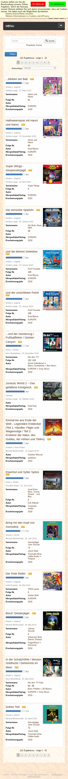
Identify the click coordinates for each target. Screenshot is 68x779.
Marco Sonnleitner (36, 365)
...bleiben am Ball (17, 79)
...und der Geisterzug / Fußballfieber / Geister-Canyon (20, 337)
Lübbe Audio (33, 556)
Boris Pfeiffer (34, 689)
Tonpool (31, 558)
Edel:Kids (32, 406)
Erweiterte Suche (34, 45)
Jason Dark (33, 551)
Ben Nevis (51, 365)
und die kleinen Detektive (21, 251)
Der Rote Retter (16, 573)
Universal (32, 645)
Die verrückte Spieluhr (20, 210)
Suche (51, 41)
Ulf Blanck (47, 689)
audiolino (32, 458)
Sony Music (44, 369)
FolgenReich (33, 642)
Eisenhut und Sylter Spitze (22, 472)
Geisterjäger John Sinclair (34, 543)
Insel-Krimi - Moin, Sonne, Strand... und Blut (34, 493)
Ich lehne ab (38, 4)
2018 (30, 109)
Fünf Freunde (34, 269)
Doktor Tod (12, 706)
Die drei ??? (33, 357)
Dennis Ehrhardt (35, 639)
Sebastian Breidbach (37, 637)
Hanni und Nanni (32, 95)
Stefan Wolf (33, 595)
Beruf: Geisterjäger (18, 613)
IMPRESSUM (57, 775)
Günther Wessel (35, 454)
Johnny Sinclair (31, 629)
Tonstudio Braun (35, 554)
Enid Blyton (33, 149)
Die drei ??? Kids (35, 682)
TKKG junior (33, 589)
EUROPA (32, 106)
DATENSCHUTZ (34, 776)
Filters (12, 54)
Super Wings (34, 186)
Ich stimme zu (57, 4)
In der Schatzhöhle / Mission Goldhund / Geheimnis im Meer (23, 663)
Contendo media (32, 507)
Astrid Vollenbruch (36, 363)
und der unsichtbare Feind (22, 292)
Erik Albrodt (33, 503)
